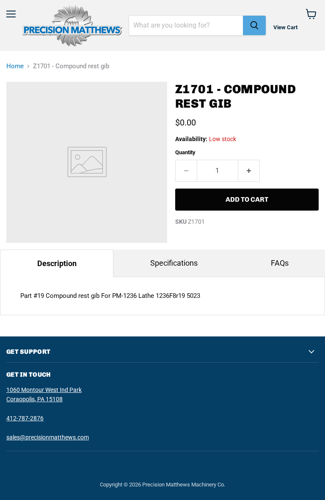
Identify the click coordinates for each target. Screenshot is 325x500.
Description (57, 263)
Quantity (185, 152)
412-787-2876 (25, 418)
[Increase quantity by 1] (249, 171)
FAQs (280, 262)
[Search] (254, 25)
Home (15, 66)
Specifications (174, 262)
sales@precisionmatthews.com (47, 437)
